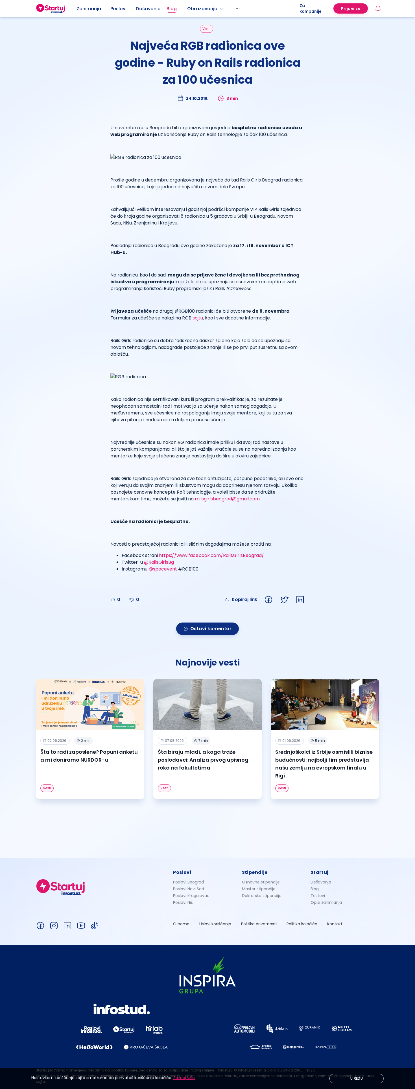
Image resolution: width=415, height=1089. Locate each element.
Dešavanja (321, 882)
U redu (356, 1078)
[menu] (188, 8)
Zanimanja (89, 8)
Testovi (318, 895)
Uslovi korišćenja (215, 924)
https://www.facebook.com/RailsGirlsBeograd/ (211, 555)
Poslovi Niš (183, 902)
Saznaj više (184, 1078)
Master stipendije (259, 889)
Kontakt (334, 924)
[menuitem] (93, 8)
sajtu (198, 318)
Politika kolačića (302, 924)
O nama (181, 924)
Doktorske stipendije (261, 895)
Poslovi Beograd (188, 882)
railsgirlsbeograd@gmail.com (227, 499)
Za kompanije (311, 8)
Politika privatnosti (259, 924)
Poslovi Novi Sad (188, 889)
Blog (172, 8)
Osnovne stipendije (261, 882)
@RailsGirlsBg (159, 562)
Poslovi (118, 8)
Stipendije (255, 872)
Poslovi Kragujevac (191, 895)
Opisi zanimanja (326, 902)
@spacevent (162, 569)
